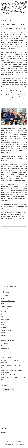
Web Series (4, 351)
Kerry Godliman (17, 216)
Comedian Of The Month (8, 301)
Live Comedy (5, 319)
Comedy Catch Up (6, 306)
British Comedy (18, 214)
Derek (20, 103)
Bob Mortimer (11, 214)
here (7, 207)
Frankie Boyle (9, 216)
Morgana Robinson (17, 218)
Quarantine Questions (7, 330)
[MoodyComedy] (14, 12)
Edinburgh (4, 311)
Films (2, 314)
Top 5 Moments (5, 346)
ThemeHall (21, 444)
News (3, 322)
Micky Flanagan (8, 218)
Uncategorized (5, 348)
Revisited (4, 338)
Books (3, 298)
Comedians (9, 212)
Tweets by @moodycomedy (9, 286)
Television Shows (17, 212)
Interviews (4, 317)
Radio (3, 333)
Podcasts (4, 325)
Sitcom (24, 218)
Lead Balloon (22, 81)
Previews (4, 327)
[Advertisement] (13, 257)
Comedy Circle (5, 309)
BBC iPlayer (4, 214)
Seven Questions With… (8, 341)
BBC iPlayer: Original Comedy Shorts (12, 25)
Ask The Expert (5, 295)
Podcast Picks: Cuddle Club (9, 375)
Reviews (3, 335)
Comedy (3, 216)
